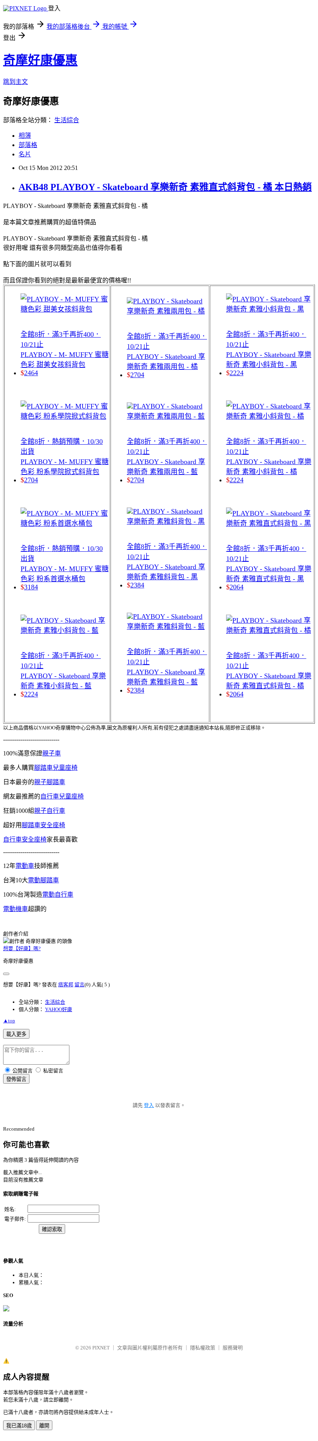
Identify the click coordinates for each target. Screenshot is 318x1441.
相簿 (25, 135)
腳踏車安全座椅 (43, 825)
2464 (31, 373)
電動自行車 (57, 894)
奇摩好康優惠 (40, 60)
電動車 (25, 866)
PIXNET (101, 1348)
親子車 (51, 753)
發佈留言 (16, 1079)
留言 (79, 984)
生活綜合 (66, 120)
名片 (25, 154)
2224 (31, 694)
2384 (137, 585)
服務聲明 (233, 1348)
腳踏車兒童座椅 (56, 767)
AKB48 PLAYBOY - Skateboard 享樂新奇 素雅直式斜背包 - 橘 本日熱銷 (165, 187)
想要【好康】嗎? (22, 948)
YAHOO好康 (58, 1009)
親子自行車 (49, 810)
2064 (237, 587)
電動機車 (15, 909)
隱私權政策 (202, 1348)
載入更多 (16, 1034)
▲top (9, 1021)
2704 (31, 480)
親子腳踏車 (49, 782)
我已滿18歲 (19, 1426)
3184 (31, 587)
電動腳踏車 (43, 880)
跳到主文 (15, 81)
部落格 (28, 145)
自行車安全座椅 (25, 839)
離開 (44, 1426)
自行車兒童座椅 (62, 796)
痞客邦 (65, 984)
